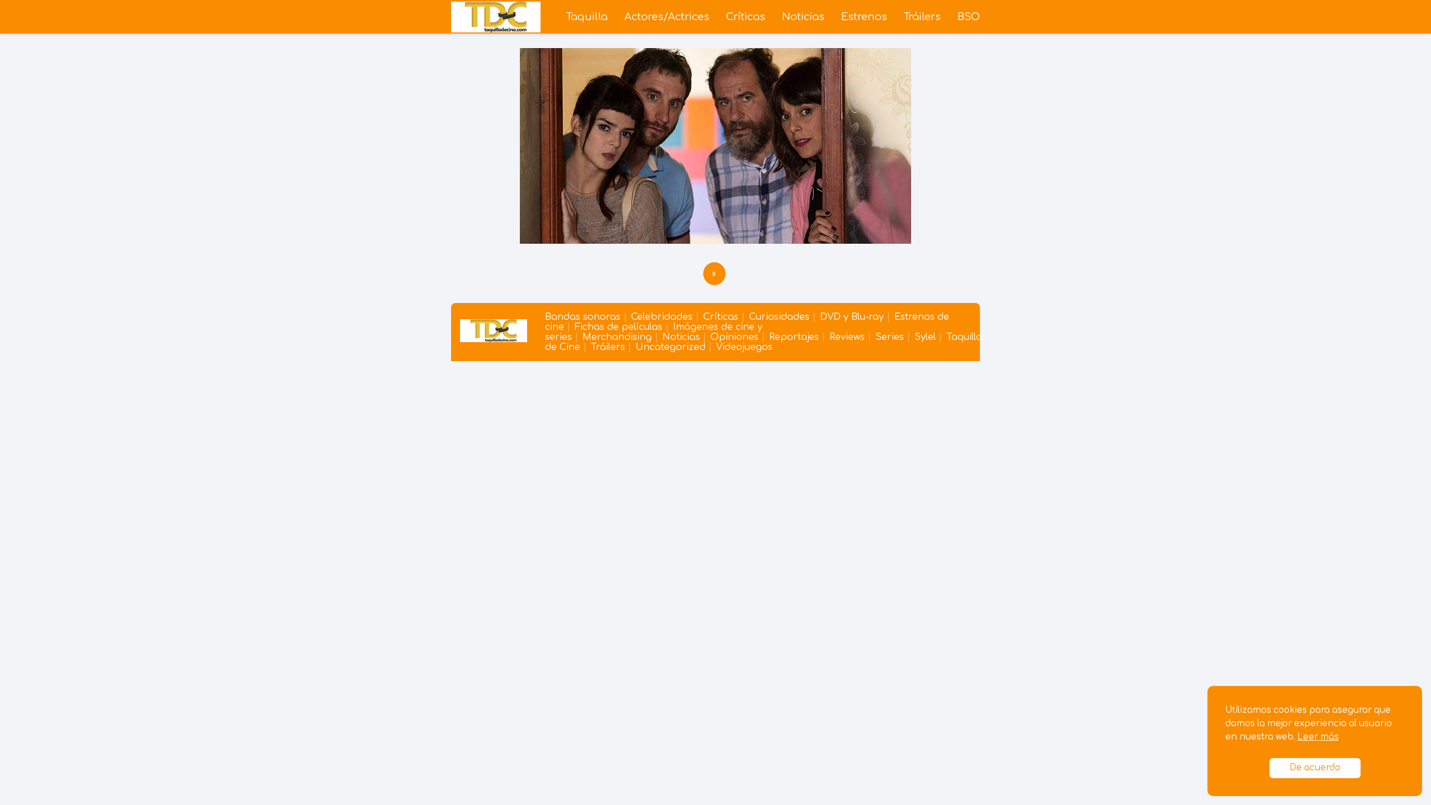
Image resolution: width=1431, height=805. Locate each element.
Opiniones (734, 337)
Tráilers (922, 16)
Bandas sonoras (582, 317)
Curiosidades (779, 317)
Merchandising (617, 337)
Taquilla (587, 16)
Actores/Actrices (666, 16)
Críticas (745, 16)
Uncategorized (670, 347)
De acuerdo (1315, 768)
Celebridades (662, 317)
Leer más (1318, 737)
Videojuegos (744, 347)
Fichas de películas (618, 327)
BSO (969, 16)
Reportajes (794, 337)
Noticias (803, 16)
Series (889, 337)
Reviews (847, 337)
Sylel (925, 337)
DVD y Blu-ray (852, 317)
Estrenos (864, 16)
